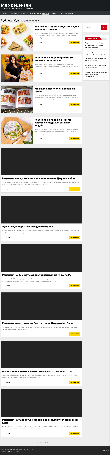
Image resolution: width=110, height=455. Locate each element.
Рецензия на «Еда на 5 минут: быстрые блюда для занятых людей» (52, 122)
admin (40, 42)
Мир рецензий (16, 5)
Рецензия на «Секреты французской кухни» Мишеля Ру (36, 275)
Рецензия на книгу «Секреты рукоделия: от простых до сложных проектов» (94, 45)
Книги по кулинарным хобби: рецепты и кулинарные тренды (95, 53)
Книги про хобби (56, 13)
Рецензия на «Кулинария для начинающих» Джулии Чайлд (38, 178)
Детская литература (34, 13)
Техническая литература (17, 13)
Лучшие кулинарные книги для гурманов (27, 226)
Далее (46, 442)
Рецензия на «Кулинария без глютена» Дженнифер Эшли (37, 323)
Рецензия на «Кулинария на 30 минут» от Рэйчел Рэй (53, 59)
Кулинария (45, 13)
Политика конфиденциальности (10, 451)
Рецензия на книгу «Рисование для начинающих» (95, 60)
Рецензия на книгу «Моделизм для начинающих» (95, 66)
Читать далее (75, 42)
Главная (4, 13)
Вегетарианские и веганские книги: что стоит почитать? (37, 371)
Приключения (68, 13)
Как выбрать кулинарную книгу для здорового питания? (56, 28)
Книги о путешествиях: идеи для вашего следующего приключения (96, 74)
